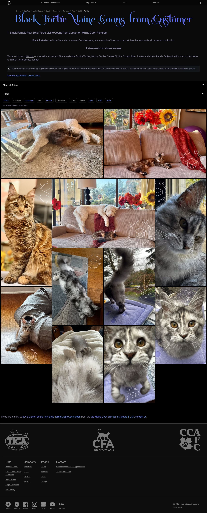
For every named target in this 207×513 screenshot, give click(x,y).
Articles (27, 482)
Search (44, 482)
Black (48, 11)
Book (43, 477)
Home (18, 11)
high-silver (61, 100)
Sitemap (44, 472)
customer (29, 100)
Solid (80, 11)
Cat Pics (27, 11)
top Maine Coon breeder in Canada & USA (112, 416)
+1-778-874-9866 (63, 472)
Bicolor (30, 56)
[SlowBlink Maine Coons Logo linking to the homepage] (14, 2)
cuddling (17, 100)
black (6, 100)
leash (82, 100)
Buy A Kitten (10, 480)
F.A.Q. (26, 472)
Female (66, 11)
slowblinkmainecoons (190, 504)
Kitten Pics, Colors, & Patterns (13, 473)
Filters (6, 94)
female (49, 100)
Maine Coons (38, 11)
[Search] (200, 2)
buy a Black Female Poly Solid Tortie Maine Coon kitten (52, 416)
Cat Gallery (10, 490)
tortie (109, 100)
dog (39, 100)
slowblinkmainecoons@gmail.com (67, 467)
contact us (140, 416)
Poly (73, 11)
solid (100, 100)
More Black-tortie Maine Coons (23, 75)
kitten (73, 100)
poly (91, 100)
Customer (57, 11)
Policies (27, 477)
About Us (28, 467)
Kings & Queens (12, 485)
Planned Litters (11, 467)
